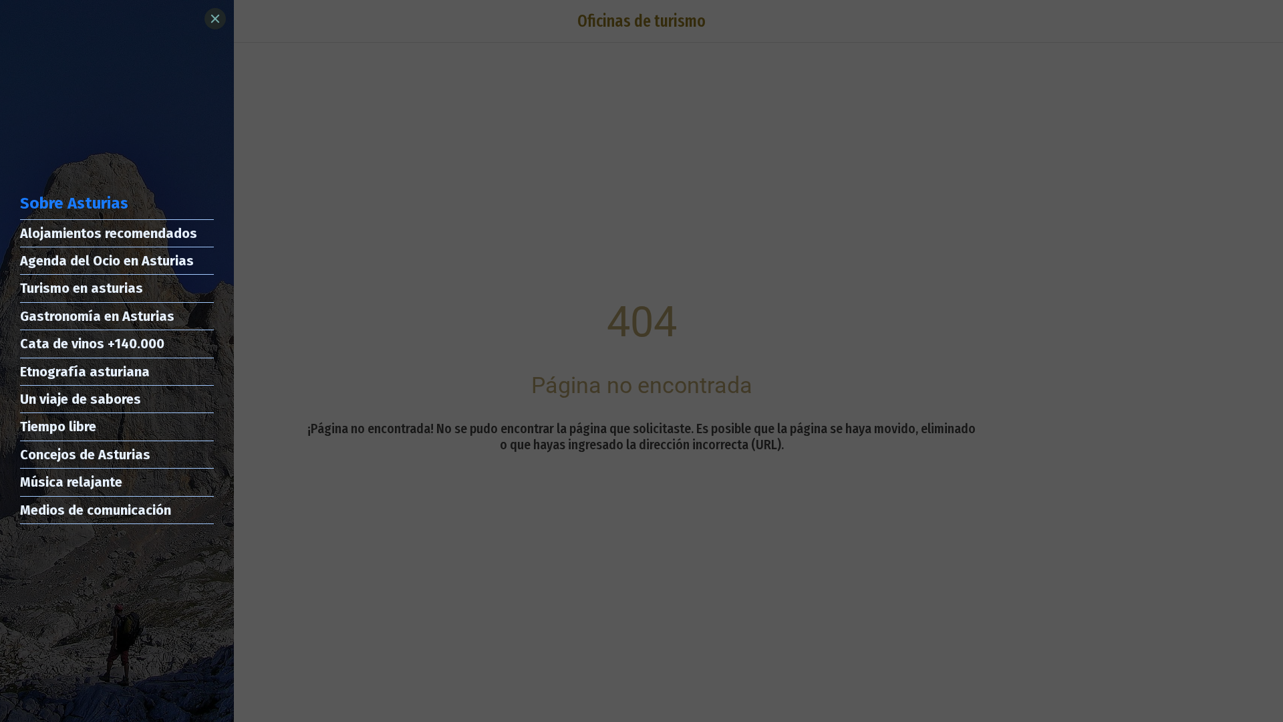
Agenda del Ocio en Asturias (107, 261)
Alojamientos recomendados (108, 233)
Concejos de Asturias (85, 455)
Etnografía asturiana (85, 372)
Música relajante (71, 482)
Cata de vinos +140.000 (92, 344)
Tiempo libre (58, 426)
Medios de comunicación (95, 510)
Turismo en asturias (81, 288)
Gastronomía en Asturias (97, 316)
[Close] (215, 18)
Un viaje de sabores (80, 399)
